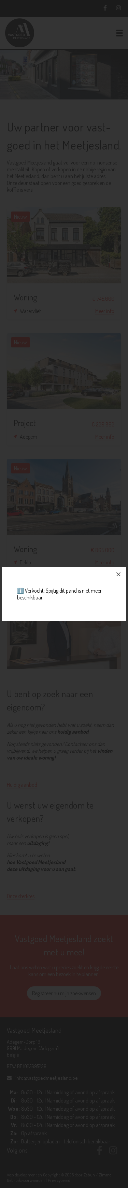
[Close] (118, 574)
